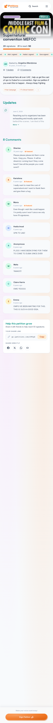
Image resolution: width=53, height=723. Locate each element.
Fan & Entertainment (12, 17)
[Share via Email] (27, 348)
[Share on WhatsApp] (21, 348)
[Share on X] (14, 348)
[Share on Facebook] (8, 348)
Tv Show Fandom (27, 90)
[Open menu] (46, 6)
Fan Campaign (10, 90)
